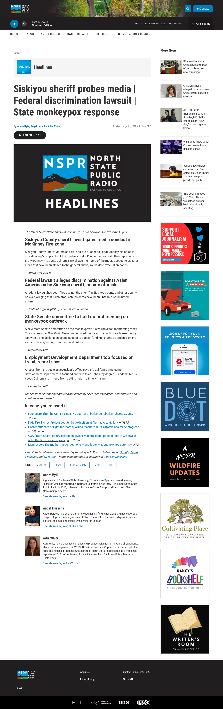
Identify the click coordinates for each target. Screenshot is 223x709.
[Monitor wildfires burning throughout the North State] (185, 462)
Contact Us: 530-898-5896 (136, 672)
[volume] (24, 23)
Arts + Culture (51, 34)
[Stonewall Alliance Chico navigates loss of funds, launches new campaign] (171, 67)
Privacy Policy (87, 679)
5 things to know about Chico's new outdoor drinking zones (196, 145)
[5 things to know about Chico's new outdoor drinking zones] (171, 147)
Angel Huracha (39, 126)
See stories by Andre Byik (60, 496)
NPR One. (50, 456)
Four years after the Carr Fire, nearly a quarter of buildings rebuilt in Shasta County (80, 413)
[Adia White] (32, 546)
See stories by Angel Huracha (63, 526)
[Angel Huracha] (32, 516)
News (30, 34)
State (58, 465)
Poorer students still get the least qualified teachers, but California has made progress (83, 427)
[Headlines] (24, 67)
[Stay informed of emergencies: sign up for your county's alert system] (185, 351)
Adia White (54, 126)
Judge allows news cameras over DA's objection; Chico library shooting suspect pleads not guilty (196, 173)
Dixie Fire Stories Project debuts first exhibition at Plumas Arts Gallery (73, 422)
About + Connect (140, 34)
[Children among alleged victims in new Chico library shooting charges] (171, 91)
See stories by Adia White (60, 563)
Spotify (124, 452)
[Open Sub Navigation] (22, 34)
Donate (204, 8)
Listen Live (119, 34)
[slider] (29, 23)
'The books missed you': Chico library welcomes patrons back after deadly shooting (194, 201)
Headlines (43, 67)
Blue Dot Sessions (115, 456)
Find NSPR (128, 679)
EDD (111, 465)
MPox (98, 465)
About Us (85, 672)
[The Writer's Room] (185, 629)
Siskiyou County (78, 465)
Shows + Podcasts (76, 34)
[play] (14, 24)
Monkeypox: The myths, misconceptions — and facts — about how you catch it (79, 444)
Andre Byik (23, 126)
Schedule (102, 34)
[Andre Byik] (32, 482)
